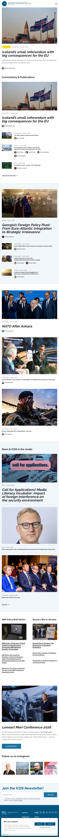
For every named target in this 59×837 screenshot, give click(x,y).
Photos (37, 817)
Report (16, 145)
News (3, 485)
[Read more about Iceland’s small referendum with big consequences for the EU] (29, 25)
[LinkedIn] (50, 812)
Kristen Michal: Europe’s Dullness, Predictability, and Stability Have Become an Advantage (28, 379)
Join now (50, 795)
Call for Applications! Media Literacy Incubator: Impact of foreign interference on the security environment (24, 495)
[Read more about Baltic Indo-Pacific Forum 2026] (29, 573)
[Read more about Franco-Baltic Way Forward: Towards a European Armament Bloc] (7, 246)
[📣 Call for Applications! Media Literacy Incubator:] (50, 768)
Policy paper (17, 256)
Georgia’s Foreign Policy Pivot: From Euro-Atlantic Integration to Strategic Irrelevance (26, 228)
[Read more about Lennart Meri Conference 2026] (29, 704)
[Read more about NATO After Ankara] (29, 304)
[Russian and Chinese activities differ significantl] (22, 768)
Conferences (5, 595)
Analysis (4, 220)
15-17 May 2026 (11, 746)
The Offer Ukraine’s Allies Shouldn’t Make (26, 135)
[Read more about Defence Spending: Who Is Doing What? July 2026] (29, 407)
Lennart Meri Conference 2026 (26, 727)
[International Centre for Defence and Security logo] (16, 3)
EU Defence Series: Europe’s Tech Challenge (27, 165)
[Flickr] (56, 812)
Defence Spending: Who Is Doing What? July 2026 (16, 431)
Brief (15, 163)
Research (25, 812)
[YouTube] (53, 812)
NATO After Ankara (17, 326)
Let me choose (12, 830)
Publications (25, 817)
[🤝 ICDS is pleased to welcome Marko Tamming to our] (36, 768)
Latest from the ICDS (9, 175)
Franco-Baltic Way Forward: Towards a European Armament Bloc (33, 246)
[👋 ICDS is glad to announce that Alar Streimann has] (8, 768)
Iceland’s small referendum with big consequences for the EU (28, 53)
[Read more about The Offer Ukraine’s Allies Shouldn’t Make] (7, 135)
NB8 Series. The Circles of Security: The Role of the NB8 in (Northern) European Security (13, 670)
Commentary (15, 47)
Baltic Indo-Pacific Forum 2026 (11, 597)
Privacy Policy (19, 800)
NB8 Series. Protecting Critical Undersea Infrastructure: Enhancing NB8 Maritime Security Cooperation (13, 646)
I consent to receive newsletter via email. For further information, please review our (22, 799)
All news (4, 604)
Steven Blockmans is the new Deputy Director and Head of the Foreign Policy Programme (28, 549)
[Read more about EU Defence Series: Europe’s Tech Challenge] (7, 165)
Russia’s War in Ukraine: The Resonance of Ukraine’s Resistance (43, 645)
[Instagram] (46, 812)
